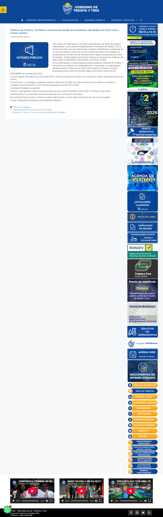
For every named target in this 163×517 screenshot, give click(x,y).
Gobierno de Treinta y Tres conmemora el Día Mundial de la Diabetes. (39, 112)
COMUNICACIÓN (70, 20)
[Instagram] (137, 512)
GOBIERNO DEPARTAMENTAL (41, 20)
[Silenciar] (47, 501)
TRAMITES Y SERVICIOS (122, 20)
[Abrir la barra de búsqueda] (141, 20)
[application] (32, 490)
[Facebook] (130, 512)
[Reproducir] (13, 501)
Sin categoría (25, 107)
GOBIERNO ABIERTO (94, 20)
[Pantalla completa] (51, 501)
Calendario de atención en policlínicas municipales (32, 110)
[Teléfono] (149, 512)
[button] (3, 9)
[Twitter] (143, 512)
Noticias (16, 107)
